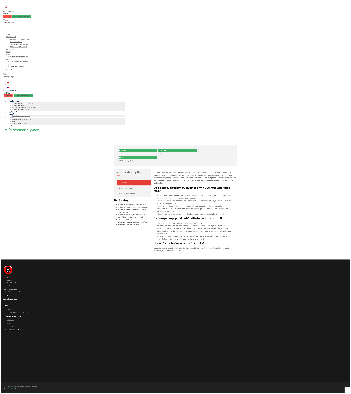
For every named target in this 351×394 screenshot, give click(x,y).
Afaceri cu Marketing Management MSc (132, 215)
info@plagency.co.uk (10, 299)
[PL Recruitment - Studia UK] (8, 22)
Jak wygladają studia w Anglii (20, 39)
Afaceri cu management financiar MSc (132, 205)
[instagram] (3, 14)
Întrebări (10, 320)
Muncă (8, 54)
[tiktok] (4, 14)
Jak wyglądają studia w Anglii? (18, 312)
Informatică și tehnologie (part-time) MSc (133, 222)
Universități (10, 49)
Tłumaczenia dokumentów (19, 62)
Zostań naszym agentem (19, 57)
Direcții (8, 52)
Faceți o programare (21, 16)
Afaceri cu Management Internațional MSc (133, 207)
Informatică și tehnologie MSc (128, 225)
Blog (11, 64)
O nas (8, 34)
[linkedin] (5, 14)
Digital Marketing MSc (125, 220)
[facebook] (2, 14)
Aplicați (7, 16)
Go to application (128, 194)
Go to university (127, 188)
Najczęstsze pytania (17, 67)
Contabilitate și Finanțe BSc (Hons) (130, 217)
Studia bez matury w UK (18, 47)
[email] (7, 14)
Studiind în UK (11, 37)
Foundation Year (16, 42)
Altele (8, 59)
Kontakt (9, 69)
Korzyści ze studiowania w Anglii (21, 44)
